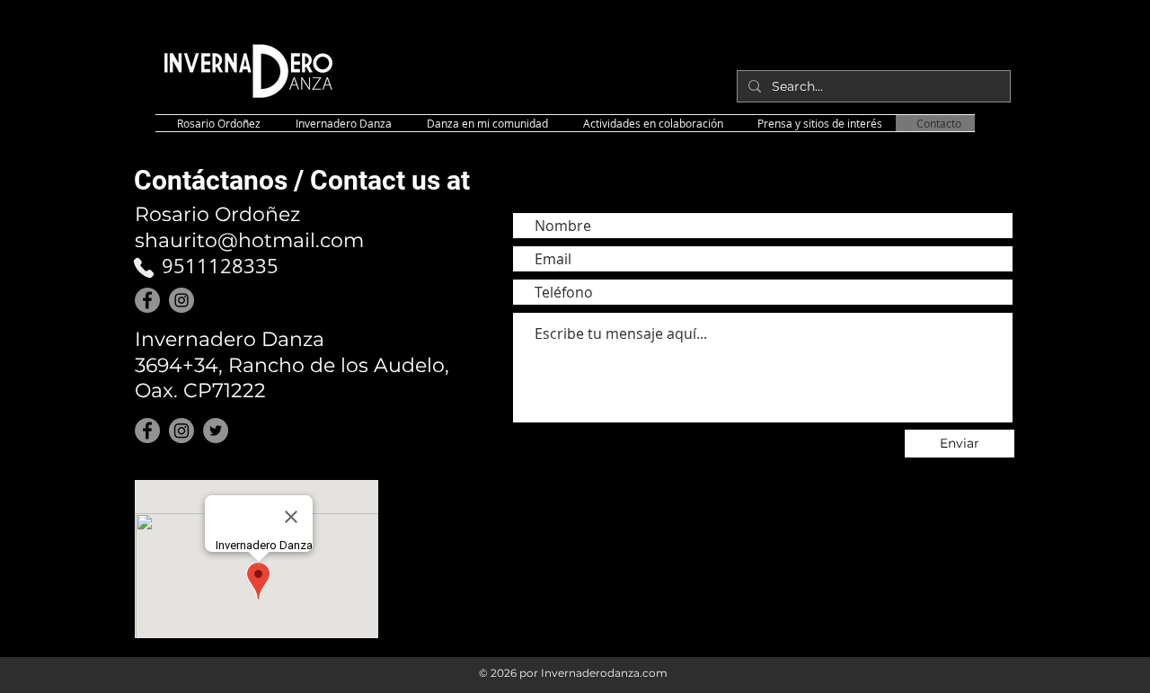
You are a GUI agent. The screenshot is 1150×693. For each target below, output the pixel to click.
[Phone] (143, 268)
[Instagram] (181, 300)
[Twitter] (215, 430)
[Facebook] (147, 300)
